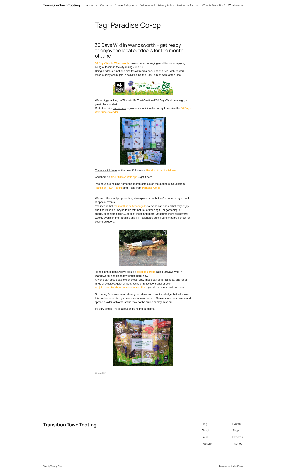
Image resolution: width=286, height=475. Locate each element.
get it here (146, 177)
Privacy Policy (166, 5)
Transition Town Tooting (61, 5)
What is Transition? (213, 5)
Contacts (106, 5)
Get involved (147, 5)
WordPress (238, 466)
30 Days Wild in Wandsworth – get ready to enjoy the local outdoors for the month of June (139, 50)
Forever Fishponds (126, 5)
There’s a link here (106, 170)
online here (119, 108)
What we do (235, 5)
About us (91, 5)
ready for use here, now (134, 275)
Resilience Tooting (188, 5)
